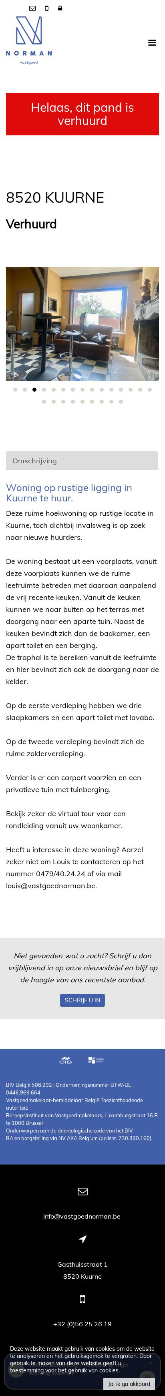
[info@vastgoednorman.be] (33, 8)
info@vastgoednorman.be (82, 1216)
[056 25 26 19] (47, 8)
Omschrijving (34, 460)
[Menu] (152, 42)
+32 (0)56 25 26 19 (82, 1324)
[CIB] (65, 1061)
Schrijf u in (82, 1000)
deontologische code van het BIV (95, 1130)
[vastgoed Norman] (29, 42)
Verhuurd (31, 224)
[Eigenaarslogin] (60, 8)
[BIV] (97, 1061)
